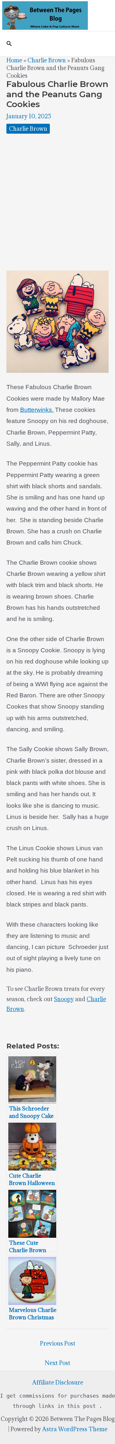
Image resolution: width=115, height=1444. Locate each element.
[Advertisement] (57, 202)
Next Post (57, 1363)
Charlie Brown (46, 60)
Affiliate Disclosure (57, 1382)
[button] (9, 44)
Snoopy (64, 999)
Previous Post (57, 1343)
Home (14, 60)
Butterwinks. (37, 409)
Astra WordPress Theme (74, 1429)
